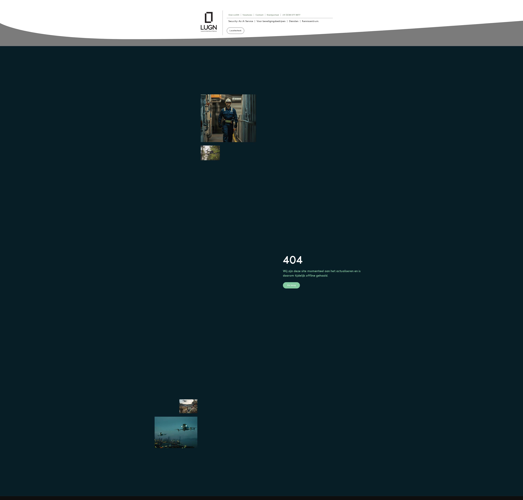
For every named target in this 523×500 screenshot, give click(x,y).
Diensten (293, 21)
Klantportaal (273, 15)
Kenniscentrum (310, 21)
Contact (259, 15)
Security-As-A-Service (240, 21)
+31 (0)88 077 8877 (291, 15)
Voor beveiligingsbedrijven (271, 21)
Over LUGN (233, 15)
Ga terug (291, 285)
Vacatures (247, 15)
